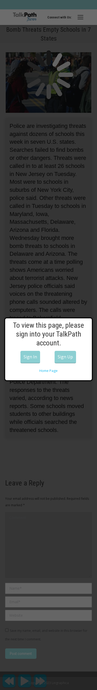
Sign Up (65, 357)
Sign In (30, 357)
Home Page (48, 370)
